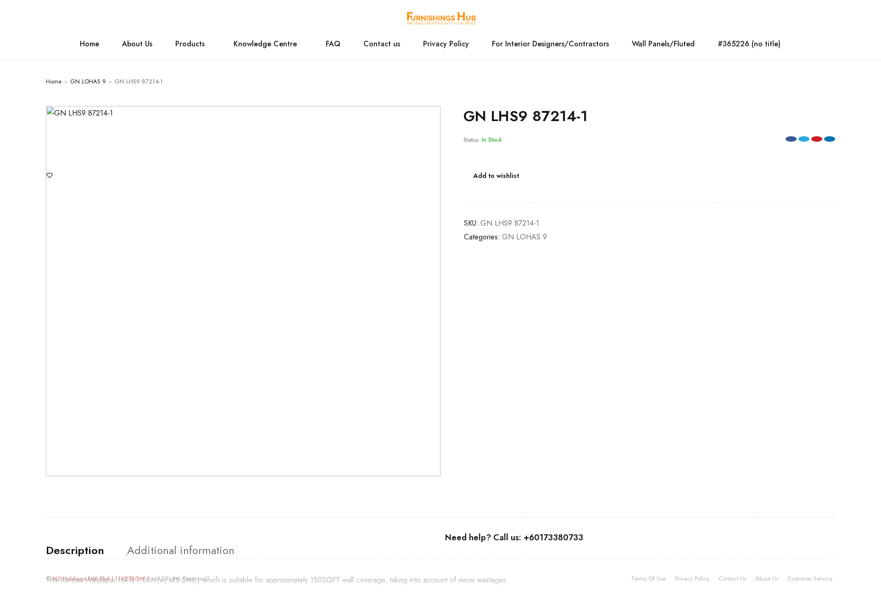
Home (53, 81)
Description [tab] (75, 550)
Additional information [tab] (180, 550)
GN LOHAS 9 (88, 81)
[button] (429, 117)
